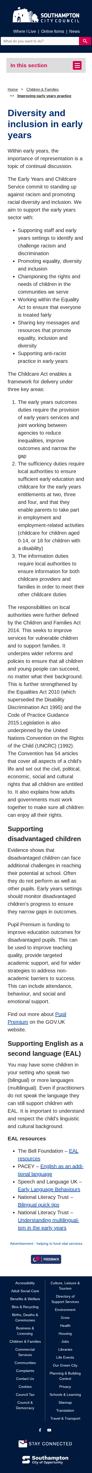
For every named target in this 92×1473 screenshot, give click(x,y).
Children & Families (42, 89)
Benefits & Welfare (25, 1299)
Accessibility (25, 1283)
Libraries (65, 1349)
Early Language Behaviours (49, 1189)
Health (65, 1325)
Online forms (52, 31)
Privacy (65, 1387)
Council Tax (25, 1394)
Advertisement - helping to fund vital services (46, 1243)
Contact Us (25, 1379)
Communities (25, 1363)
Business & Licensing (25, 1331)
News (74, 31)
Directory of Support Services (65, 1299)
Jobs (65, 1341)
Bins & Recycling (25, 1307)
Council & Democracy (25, 1405)
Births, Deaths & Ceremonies (25, 1317)
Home (13, 89)
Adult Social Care (25, 1291)
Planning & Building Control (65, 1376)
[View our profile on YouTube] (49, 1430)
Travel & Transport (65, 1418)
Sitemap (65, 1402)
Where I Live (24, 31)
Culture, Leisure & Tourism (65, 1285)
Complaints (25, 1371)
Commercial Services (25, 1352)
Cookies (25, 1387)
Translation (65, 1410)
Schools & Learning (65, 1394)
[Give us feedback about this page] (46, 1259)
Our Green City (65, 1365)
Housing (65, 1333)
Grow (65, 1318)
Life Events (65, 1357)
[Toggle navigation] (77, 65)
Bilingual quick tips (38, 1205)
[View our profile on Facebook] (40, 1430)
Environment (65, 1310)
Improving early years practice (44, 96)
